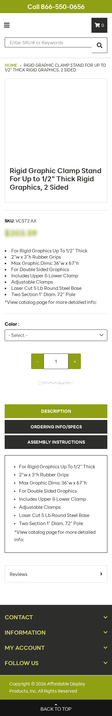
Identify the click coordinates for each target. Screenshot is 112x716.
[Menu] (7, 25)
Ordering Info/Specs (56, 427)
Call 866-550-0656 (56, 6)
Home (11, 65)
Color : (12, 324)
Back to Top (56, 709)
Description (56, 411)
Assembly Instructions (56, 442)
